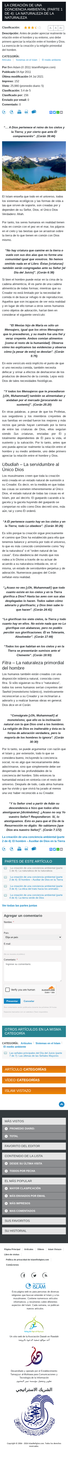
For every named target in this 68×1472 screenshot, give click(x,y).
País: (6, 933)
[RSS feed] (44, 1275)
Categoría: (11, 56)
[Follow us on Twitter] (34, 1275)
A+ (60, 28)
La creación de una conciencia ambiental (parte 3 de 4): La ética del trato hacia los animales (36, 887)
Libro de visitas (11, 1254)
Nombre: (9, 922)
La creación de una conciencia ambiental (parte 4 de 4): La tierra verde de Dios (36, 896)
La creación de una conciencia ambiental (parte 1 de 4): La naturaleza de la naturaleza (36, 869)
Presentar (12, 1001)
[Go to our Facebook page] (23, 1275)
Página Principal (12, 1249)
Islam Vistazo (54, 1249)
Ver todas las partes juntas (19, 905)
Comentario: (11, 959)
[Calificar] (4, 112)
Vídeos (40, 1249)
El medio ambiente (51, 60)
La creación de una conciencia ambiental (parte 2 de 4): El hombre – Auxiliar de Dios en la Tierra (33, 839)
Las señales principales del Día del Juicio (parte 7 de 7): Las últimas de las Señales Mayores (35, 1054)
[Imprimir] (19, 112)
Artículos (6, 60)
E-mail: (7, 944)
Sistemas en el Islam (26, 60)
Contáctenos (12, 1265)
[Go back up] (62, 1104)
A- (51, 28)
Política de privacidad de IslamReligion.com (27, 1260)
